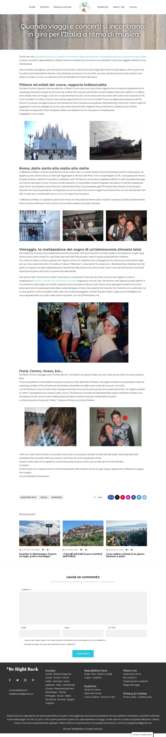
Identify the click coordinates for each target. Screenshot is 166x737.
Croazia (57, 677)
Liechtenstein (68, 685)
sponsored (56, 497)
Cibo (93, 674)
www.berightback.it (18, 690)
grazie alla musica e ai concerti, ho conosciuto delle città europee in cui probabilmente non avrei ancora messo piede (90, 56)
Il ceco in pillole (91, 697)
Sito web (112, 628)
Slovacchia (50, 699)
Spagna (70, 699)
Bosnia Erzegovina (62, 674)
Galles (48, 681)
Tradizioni (96, 677)
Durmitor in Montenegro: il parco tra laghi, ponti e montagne (37, 555)
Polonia (62, 692)
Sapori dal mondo (92, 693)
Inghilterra (50, 685)
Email (67, 628)
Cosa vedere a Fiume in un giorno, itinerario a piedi (125, 555)
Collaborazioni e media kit (135, 681)
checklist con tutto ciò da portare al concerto (54, 281)
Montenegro (51, 692)
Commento (26, 589)
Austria (48, 674)
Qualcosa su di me (132, 674)
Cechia (48, 677)
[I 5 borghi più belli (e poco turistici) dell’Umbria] (83, 533)
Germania (57, 681)
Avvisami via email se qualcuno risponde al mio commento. (50, 644)
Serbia (68, 696)
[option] (39, 539)
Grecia (66, 681)
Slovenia (61, 699)
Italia (58, 685)
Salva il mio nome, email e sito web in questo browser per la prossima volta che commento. (65, 640)
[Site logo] (84, 7)
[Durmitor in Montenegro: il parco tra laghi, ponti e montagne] (39, 533)
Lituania (49, 688)
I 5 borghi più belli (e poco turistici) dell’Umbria (82, 555)
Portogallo (50, 696)
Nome (24, 628)
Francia (65, 677)
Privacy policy (130, 697)
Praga (87, 674)
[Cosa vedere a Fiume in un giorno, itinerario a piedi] (126, 533)
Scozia (60, 696)
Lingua (87, 677)
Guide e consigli (104, 674)
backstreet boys (28, 497)
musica (44, 497)
